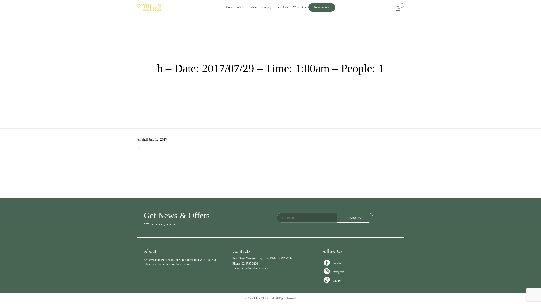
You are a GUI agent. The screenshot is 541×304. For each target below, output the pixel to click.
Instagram (334, 272)
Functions (282, 7)
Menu (254, 7)
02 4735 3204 (250, 263)
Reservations (321, 7)
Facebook (334, 263)
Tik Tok (333, 280)
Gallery (266, 7)
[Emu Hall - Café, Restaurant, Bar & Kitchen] (149, 7)
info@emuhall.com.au (254, 268)
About (240, 7)
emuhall (142, 139)
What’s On (299, 7)
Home (228, 7)
